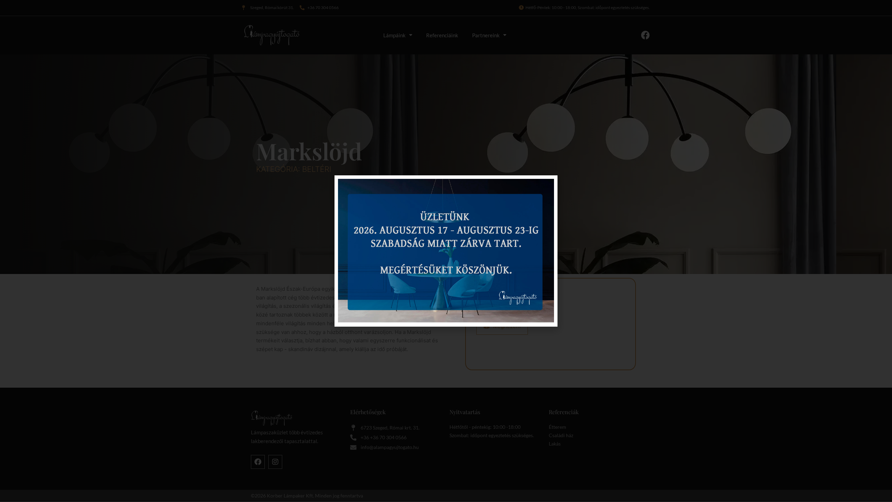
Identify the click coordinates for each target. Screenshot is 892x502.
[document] (446, 251)
